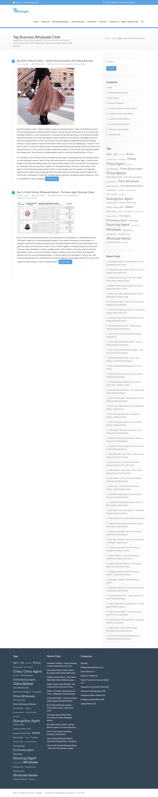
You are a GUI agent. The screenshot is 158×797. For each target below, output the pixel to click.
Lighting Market (114, 134)
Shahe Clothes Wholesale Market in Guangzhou (127, 518)
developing (80, 144)
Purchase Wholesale (112, 216)
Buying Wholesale (111, 159)
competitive (55, 149)
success (27, 149)
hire (67, 138)
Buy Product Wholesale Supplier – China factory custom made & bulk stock (60, 708)
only (86, 149)
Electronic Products (116, 103)
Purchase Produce (138, 211)
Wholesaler (125, 242)
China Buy (129, 164)
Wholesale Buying (111, 234)
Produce (120, 211)
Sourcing (133, 220)
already (73, 141)
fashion (67, 241)
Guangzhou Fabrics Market (119, 124)
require (90, 172)
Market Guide (111, 211)
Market (129, 206)
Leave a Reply (39, 195)
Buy (115, 154)
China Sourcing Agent (133, 177)
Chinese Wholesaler (111, 194)
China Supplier (111, 182)
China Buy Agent (112, 169)
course (33, 147)
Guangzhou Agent (119, 198)
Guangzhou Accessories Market (66, 195)
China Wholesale (128, 181)
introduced (39, 243)
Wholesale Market (60, 22)
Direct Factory (77, 22)
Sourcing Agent (117, 224)
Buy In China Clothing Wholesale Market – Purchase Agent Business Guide (55, 192)
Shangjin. (71, 793)
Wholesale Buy (128, 230)
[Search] (143, 22)
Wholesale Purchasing (113, 242)
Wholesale (113, 229)
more (97, 144)
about (95, 129)
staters (53, 144)
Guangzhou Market (111, 202)
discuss (89, 129)
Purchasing (124, 215)
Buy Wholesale (122, 159)
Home (36, 22)
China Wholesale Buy (112, 186)
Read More (52, 179)
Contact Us (114, 22)
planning (62, 158)
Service (102, 22)
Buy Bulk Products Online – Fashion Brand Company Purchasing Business (55, 60)
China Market (116, 172)
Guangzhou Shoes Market (119, 129)
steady (48, 152)
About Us (45, 22)
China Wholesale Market (131, 185)
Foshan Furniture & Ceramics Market (123, 108)
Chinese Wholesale (130, 190)
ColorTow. (81, 793)
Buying (130, 153)
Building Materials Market (118, 92)
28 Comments (39, 64)
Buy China (122, 154)
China (131, 158)
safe (96, 135)
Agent (109, 153)
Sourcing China (135, 225)
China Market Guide (114, 177)
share (92, 258)
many (47, 141)
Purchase (127, 211)
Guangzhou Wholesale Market (115, 207)
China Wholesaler (111, 190)
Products (92, 22)
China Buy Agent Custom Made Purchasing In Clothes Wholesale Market (59, 717)
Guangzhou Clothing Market (75, 64)
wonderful (85, 238)
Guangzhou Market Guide (127, 202)
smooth (88, 135)
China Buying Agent (131, 168)
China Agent (115, 163)
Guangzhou (122, 194)
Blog (51, 64)
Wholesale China (124, 234)
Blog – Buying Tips (129, 22)
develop (67, 147)
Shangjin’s (21, 243)
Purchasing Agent (116, 220)
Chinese (121, 190)
